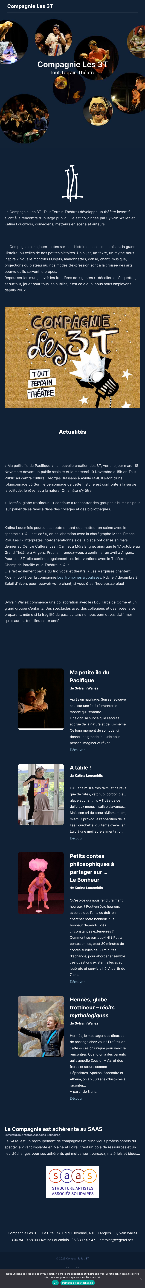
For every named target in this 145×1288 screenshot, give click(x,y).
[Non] (140, 1278)
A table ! (80, 767)
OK (55, 1282)
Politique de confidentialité (77, 1282)
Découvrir (77, 750)
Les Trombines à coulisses (79, 577)
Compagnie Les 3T (30, 6)
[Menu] (136, 6)
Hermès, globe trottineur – (92, 1007)
